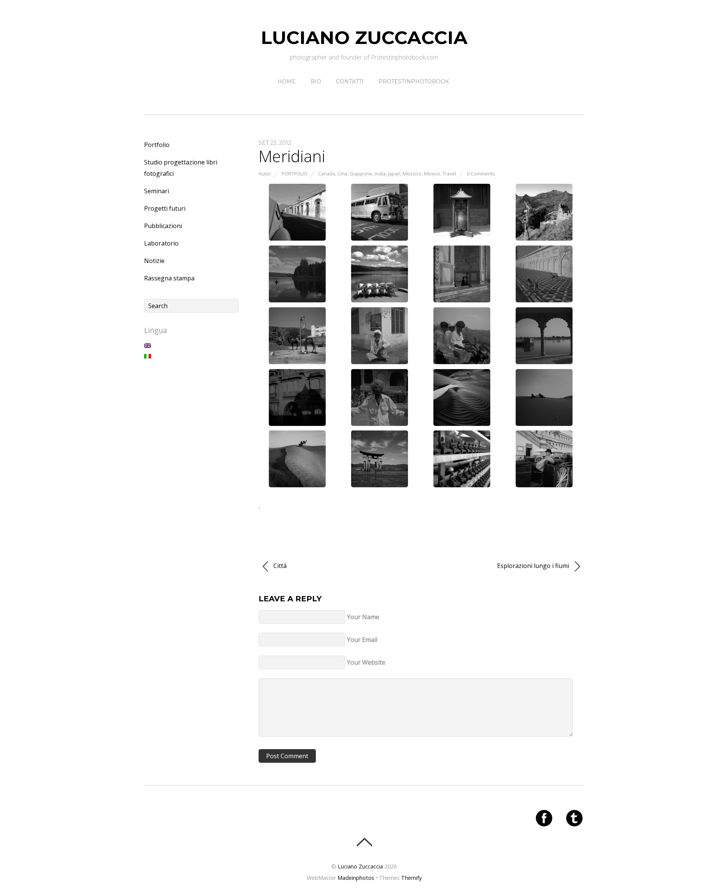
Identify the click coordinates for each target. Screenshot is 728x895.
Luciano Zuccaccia (360, 866)
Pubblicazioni (163, 226)
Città (279, 566)
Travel (449, 173)
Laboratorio (161, 243)
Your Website (366, 662)
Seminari (156, 191)
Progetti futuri (164, 208)
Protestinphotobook (413, 81)
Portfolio (295, 173)
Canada (326, 173)
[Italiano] (147, 356)
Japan (394, 173)
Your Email (362, 639)
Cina (342, 173)
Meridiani (292, 156)
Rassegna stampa (169, 278)
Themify (411, 877)
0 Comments (481, 173)
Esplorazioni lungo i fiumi (534, 566)
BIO (316, 81)
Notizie (154, 261)
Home (287, 81)
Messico (412, 173)
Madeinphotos (355, 877)
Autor (265, 173)
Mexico (432, 173)
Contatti (350, 81)
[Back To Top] (364, 842)
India (380, 173)
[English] (147, 345)
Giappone (361, 173)
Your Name (363, 617)
